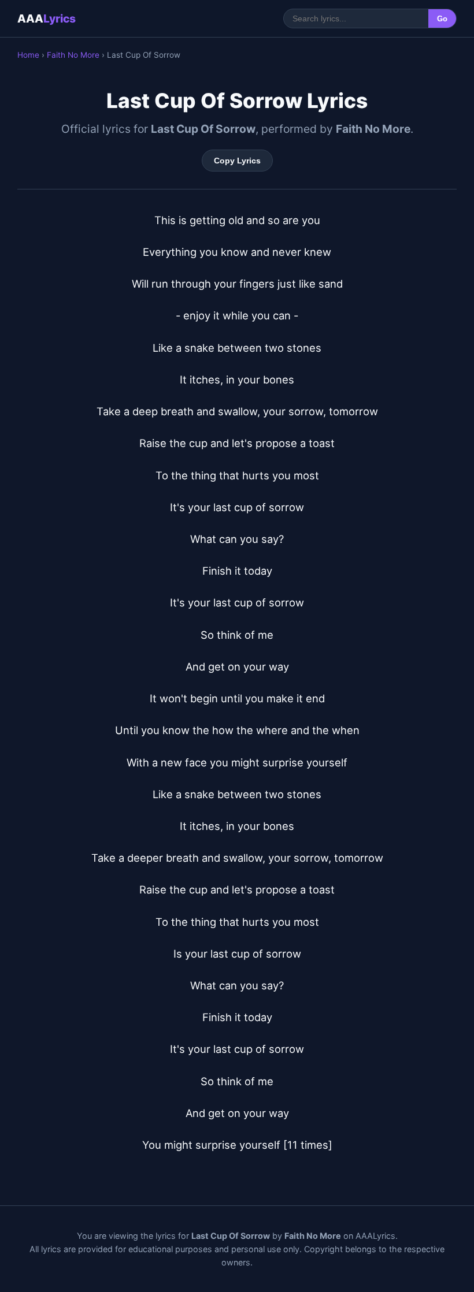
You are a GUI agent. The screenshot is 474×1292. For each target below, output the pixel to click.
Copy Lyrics (237, 160)
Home (28, 54)
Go (442, 18)
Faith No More (73, 54)
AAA (46, 18)
